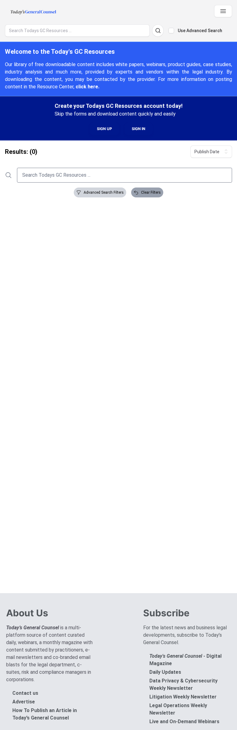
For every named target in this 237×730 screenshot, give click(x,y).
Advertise (23, 702)
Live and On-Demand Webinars (184, 721)
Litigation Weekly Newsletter (183, 697)
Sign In (138, 128)
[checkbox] (171, 30)
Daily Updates (165, 672)
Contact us (25, 693)
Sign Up (104, 128)
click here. (87, 87)
